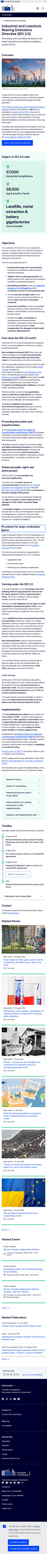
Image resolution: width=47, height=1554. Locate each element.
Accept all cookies (18, 1542)
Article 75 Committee (16, 786)
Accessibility (7, 1425)
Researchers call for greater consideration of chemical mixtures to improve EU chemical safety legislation (23, 1013)
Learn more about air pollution (17, 143)
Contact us (6, 1487)
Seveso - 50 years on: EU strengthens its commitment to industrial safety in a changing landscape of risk (21, 1064)
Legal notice (6, 1508)
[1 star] (4, 1374)
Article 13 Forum (13, 779)
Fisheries (5, 1445)
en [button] (37, 8)
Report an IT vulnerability (11, 1491)
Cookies (5, 1500)
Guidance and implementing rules (21, 815)
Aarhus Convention (12, 490)
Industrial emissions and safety (15, 20)
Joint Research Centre (33, 372)
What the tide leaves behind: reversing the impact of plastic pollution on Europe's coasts (22, 1116)
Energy (4, 1454)
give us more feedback (34, 1375)
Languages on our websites (13, 1495)
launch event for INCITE (13, 751)
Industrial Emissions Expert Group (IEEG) (18, 794)
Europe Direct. (14, 913)
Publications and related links (17, 896)
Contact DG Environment (12, 1414)
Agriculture (6, 1441)
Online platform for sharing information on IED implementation (18, 805)
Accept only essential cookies (23, 1548)
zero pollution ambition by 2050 (18, 137)
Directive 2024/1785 (20, 112)
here (23, 754)
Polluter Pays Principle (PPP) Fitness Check (21, 1326)
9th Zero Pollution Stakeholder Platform (21, 1249)
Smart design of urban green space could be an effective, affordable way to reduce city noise (23, 962)
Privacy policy (7, 1504)
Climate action (7, 1450)
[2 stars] (6, 1374)
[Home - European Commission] (8, 7)
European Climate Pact (11, 1458)
